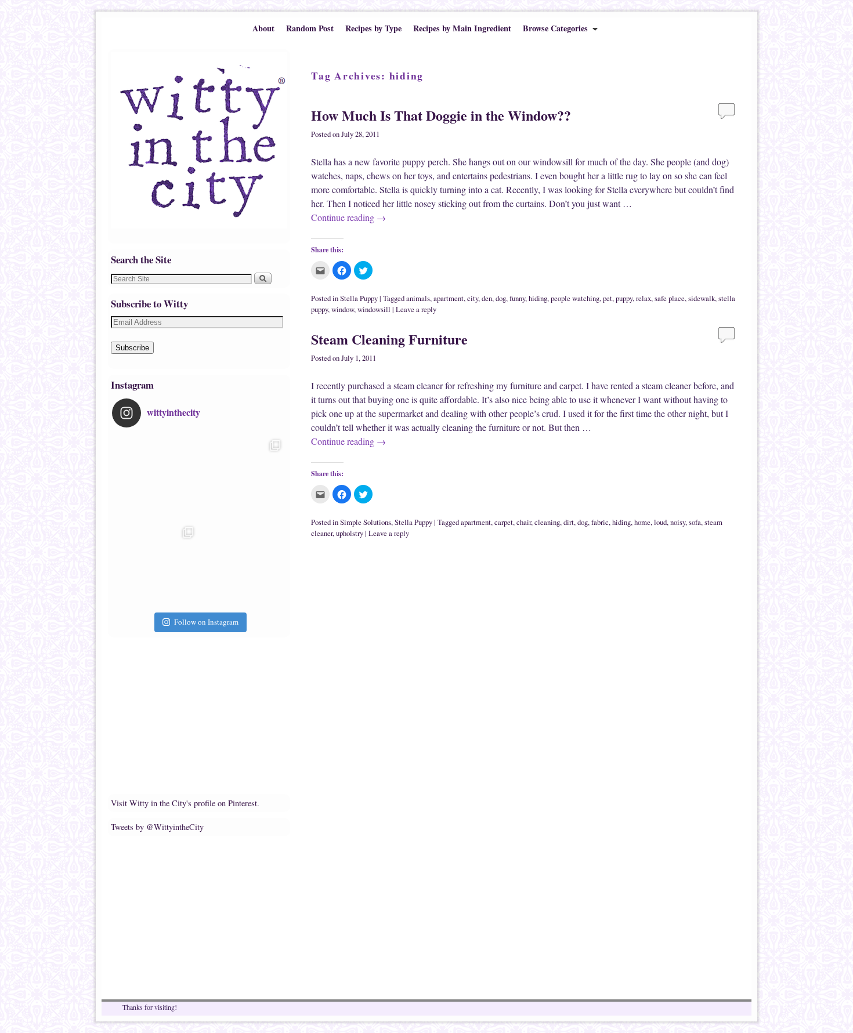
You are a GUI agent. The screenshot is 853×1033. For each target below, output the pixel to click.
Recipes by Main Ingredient (462, 28)
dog (501, 298)
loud (660, 522)
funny (517, 298)
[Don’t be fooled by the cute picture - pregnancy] (155, 478)
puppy (624, 298)
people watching (575, 298)
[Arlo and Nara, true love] (242, 565)
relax (643, 298)
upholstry (349, 533)
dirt (568, 522)
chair (523, 522)
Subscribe (132, 347)
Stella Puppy (359, 298)
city (472, 298)
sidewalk (701, 298)
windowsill (374, 309)
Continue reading (348, 217)
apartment (448, 298)
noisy (677, 522)
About (263, 28)
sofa (695, 522)
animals (418, 298)
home (642, 522)
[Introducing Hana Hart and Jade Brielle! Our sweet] (242, 478)
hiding (538, 298)
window (342, 309)
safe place (670, 298)
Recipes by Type (373, 28)
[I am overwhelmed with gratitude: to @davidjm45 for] (155, 565)
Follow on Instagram (206, 622)
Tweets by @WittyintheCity (157, 826)
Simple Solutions (365, 522)
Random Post (310, 28)
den (487, 298)
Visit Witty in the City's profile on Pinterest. (185, 803)
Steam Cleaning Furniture (389, 339)
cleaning (547, 522)
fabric (600, 522)
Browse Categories (552, 30)
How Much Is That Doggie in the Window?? (441, 115)
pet (607, 298)
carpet (503, 522)
